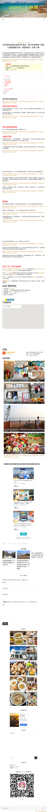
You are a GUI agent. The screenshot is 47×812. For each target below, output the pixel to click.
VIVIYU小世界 (23, 7)
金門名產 (4, 543)
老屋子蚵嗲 (25, 269)
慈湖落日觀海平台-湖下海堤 (11, 270)
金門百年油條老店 (7, 79)
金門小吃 (9, 543)
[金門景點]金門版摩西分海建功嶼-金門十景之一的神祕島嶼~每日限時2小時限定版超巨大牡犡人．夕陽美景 (23, 564)
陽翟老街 (34, 277)
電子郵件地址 (5, 588)
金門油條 (14, 543)
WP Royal (7, 808)
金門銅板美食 (25, 543)
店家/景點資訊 (6, 90)
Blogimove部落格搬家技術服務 (40, 811)
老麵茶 (14, 274)
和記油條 (9, 273)
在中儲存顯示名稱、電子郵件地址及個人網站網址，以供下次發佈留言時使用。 (19, 601)
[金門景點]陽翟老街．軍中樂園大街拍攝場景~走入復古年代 (8, 562)
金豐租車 (9, 269)
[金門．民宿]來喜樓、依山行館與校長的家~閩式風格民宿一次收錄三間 (37, 555)
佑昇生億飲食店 (17, 269)
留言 (3, 604)
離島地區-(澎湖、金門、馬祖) (23, 42)
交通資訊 (5, 92)
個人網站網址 (5, 594)
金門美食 (19, 543)
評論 (4, 94)
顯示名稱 (4, 582)
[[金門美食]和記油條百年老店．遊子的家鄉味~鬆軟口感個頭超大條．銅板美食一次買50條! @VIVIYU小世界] (24, 456)
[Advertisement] (23, 30)
